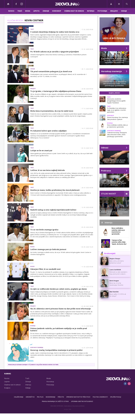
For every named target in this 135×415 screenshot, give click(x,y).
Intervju (90, 11)
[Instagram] (22, 4)
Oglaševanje (18, 397)
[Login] (111, 4)
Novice (11, 11)
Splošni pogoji (115, 397)
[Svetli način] (119, 4)
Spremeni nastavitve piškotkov (78, 397)
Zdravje (46, 11)
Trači (19, 11)
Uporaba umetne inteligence (82, 401)
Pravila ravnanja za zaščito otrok (55, 401)
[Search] (127, 4)
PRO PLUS (40, 397)
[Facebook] (16, 4)
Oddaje (124, 11)
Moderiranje (50, 397)
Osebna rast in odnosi (74, 11)
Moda (27, 11)
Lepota (36, 11)
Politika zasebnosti (100, 397)
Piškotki (61, 397)
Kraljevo (114, 11)
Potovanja (102, 11)
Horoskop (56, 11)
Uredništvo (30, 397)
